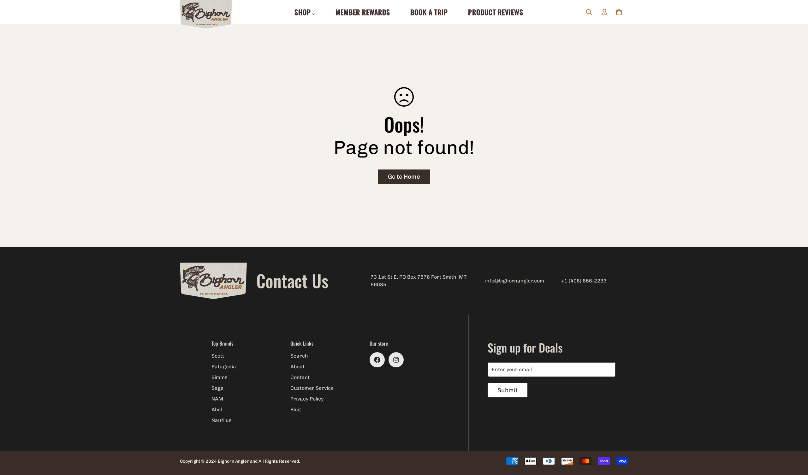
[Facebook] (377, 359)
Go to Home (404, 176)
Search (299, 356)
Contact (300, 377)
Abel (216, 410)
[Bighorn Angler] (206, 14)
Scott (217, 356)
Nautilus (221, 420)
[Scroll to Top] (795, 440)
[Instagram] (396, 359)
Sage (217, 388)
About (297, 367)
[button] (619, 12)
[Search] (589, 12)
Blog (295, 410)
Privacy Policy (307, 399)
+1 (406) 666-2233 (584, 281)
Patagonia (223, 367)
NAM (217, 399)
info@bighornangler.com (514, 281)
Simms (219, 377)
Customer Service (312, 388)
